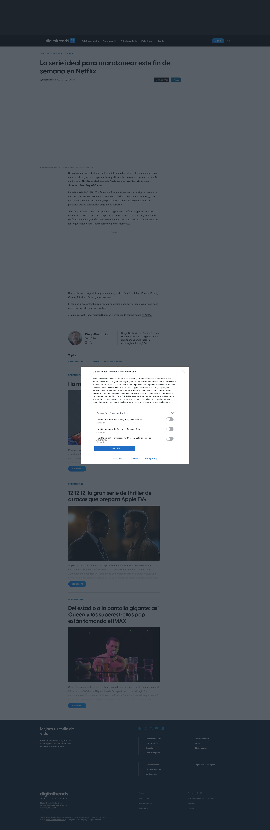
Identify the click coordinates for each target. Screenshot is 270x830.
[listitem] (135, 413)
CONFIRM (115, 448)
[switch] (170, 419)
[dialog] (135, 415)
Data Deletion (119, 458)
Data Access (135, 458)
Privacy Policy (151, 458)
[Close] (183, 372)
